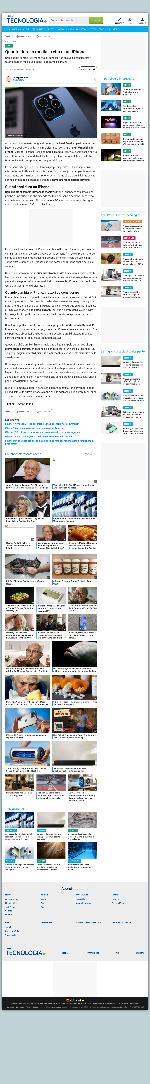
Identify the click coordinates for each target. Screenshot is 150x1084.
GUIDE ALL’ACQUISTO (132, 221)
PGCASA (61, 1003)
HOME (7, 41)
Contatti (140, 953)
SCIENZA (73, 830)
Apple (43, 903)
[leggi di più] (95, 79)
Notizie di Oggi (11, 899)
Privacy (28, 1007)
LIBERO (14, 1003)
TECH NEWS (11, 830)
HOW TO (60, 29)
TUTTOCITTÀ (86, 1003)
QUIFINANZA (112, 1003)
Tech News (10, 907)
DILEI (95, 1003)
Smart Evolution (83, 903)
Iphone (10, 403)
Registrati (119, 23)
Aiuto (64, 1007)
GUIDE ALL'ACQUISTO (76, 29)
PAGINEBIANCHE (73, 1003)
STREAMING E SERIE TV (43, 29)
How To (115, 899)
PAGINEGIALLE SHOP (48, 1003)
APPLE (26, 29)
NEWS (7, 29)
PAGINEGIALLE (33, 1003)
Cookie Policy (38, 1007)
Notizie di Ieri (11, 903)
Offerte (8, 914)
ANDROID (16, 29)
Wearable (80, 899)
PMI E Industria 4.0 (121, 922)
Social (8, 927)
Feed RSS (66, 953)
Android (44, 899)
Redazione (46, 922)
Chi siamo (10, 1007)
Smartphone (25, 403)
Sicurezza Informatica (88, 922)
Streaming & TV (12, 931)
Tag (117, 953)
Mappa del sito (93, 953)
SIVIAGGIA (102, 1003)
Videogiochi (10, 935)
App (43, 907)
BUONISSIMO (124, 1003)
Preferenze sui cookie (53, 1007)
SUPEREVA (134, 1003)
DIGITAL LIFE (129, 238)
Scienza (8, 911)
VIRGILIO (22, 1003)
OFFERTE (92, 29)
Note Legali (20, 1007)
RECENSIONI (105, 29)
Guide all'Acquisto (120, 903)
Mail (130, 23)
